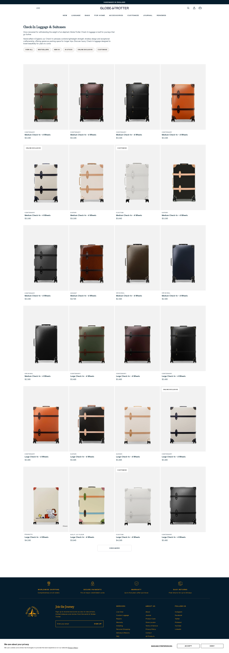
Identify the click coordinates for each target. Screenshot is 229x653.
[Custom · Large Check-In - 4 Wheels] (137, 505)
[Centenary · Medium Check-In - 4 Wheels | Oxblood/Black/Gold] (91, 102)
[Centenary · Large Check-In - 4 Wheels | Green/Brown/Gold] (91, 344)
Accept (188, 646)
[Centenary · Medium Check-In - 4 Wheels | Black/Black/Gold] (137, 102)
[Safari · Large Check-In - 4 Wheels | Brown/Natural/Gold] (91, 424)
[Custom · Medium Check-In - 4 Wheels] (137, 183)
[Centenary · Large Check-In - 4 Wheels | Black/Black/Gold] (183, 344)
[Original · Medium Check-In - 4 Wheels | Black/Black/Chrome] (46, 344)
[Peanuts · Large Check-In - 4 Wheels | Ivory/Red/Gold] (46, 505)
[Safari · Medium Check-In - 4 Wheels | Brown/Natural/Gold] (183, 183)
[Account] (194, 8)
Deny (212, 646)
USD (38, 8)
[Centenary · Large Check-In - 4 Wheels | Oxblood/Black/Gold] (137, 344)
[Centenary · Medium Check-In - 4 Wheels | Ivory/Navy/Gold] (46, 183)
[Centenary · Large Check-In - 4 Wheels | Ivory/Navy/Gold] (183, 424)
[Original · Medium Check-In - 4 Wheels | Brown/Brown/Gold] (137, 263)
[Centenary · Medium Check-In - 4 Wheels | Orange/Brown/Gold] (183, 102)
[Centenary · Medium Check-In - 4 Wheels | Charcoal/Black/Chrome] (46, 263)
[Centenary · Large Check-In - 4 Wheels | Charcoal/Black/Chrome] (183, 505)
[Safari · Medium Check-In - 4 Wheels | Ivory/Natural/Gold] (91, 183)
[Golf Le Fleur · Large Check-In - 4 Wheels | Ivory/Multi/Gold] (91, 505)
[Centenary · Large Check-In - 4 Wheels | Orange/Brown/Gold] (46, 424)
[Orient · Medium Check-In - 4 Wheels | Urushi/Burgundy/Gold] (91, 263)
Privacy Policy (73, 647)
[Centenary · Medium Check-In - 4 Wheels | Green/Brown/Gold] (46, 102)
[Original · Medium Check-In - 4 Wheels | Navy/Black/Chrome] (183, 263)
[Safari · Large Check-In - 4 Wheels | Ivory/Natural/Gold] (137, 424)
